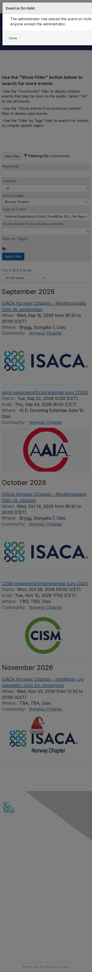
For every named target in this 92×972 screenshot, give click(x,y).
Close (13, 38)
